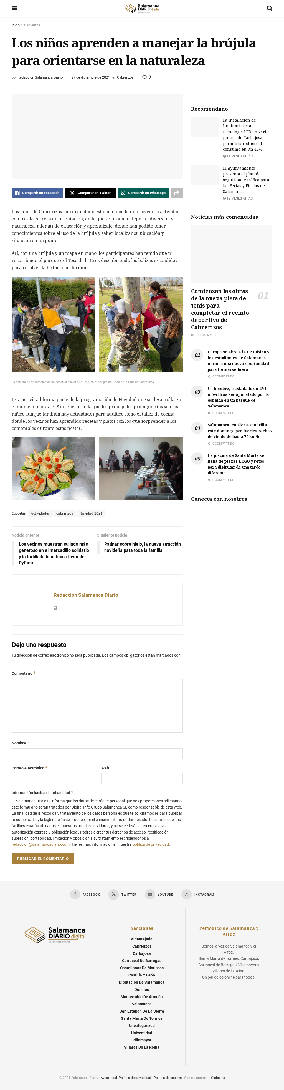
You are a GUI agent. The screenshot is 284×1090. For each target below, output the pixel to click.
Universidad (141, 1033)
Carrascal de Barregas (141, 960)
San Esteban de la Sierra (142, 1011)
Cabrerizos (32, 25)
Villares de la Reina (141, 1047)
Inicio (16, 25)
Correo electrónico (30, 768)
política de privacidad (151, 844)
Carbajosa (142, 953)
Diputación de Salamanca (141, 982)
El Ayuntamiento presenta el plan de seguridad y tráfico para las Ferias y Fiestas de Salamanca (246, 179)
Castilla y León (141, 975)
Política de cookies (168, 1078)
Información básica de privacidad (43, 792)
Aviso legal (109, 1078)
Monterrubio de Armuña (142, 997)
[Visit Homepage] (141, 8)
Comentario (24, 673)
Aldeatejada (142, 939)
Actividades (40, 513)
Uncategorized (142, 1025)
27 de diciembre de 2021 (91, 77)
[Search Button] (269, 8)
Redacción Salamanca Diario (40, 77)
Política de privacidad (135, 1078)
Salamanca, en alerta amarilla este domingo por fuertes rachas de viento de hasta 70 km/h (240, 430)
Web (105, 768)
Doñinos (142, 989)
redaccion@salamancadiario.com (41, 844)
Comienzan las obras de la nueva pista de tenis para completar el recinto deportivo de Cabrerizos (220, 309)
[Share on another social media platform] (177, 193)
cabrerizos (64, 513)
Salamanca (142, 1004)
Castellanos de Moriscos (142, 968)
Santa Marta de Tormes (142, 1018)
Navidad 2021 (91, 513)
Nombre (20, 743)
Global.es (218, 1078)
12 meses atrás (239, 198)
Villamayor (141, 1040)
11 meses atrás (239, 156)
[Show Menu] (14, 8)
